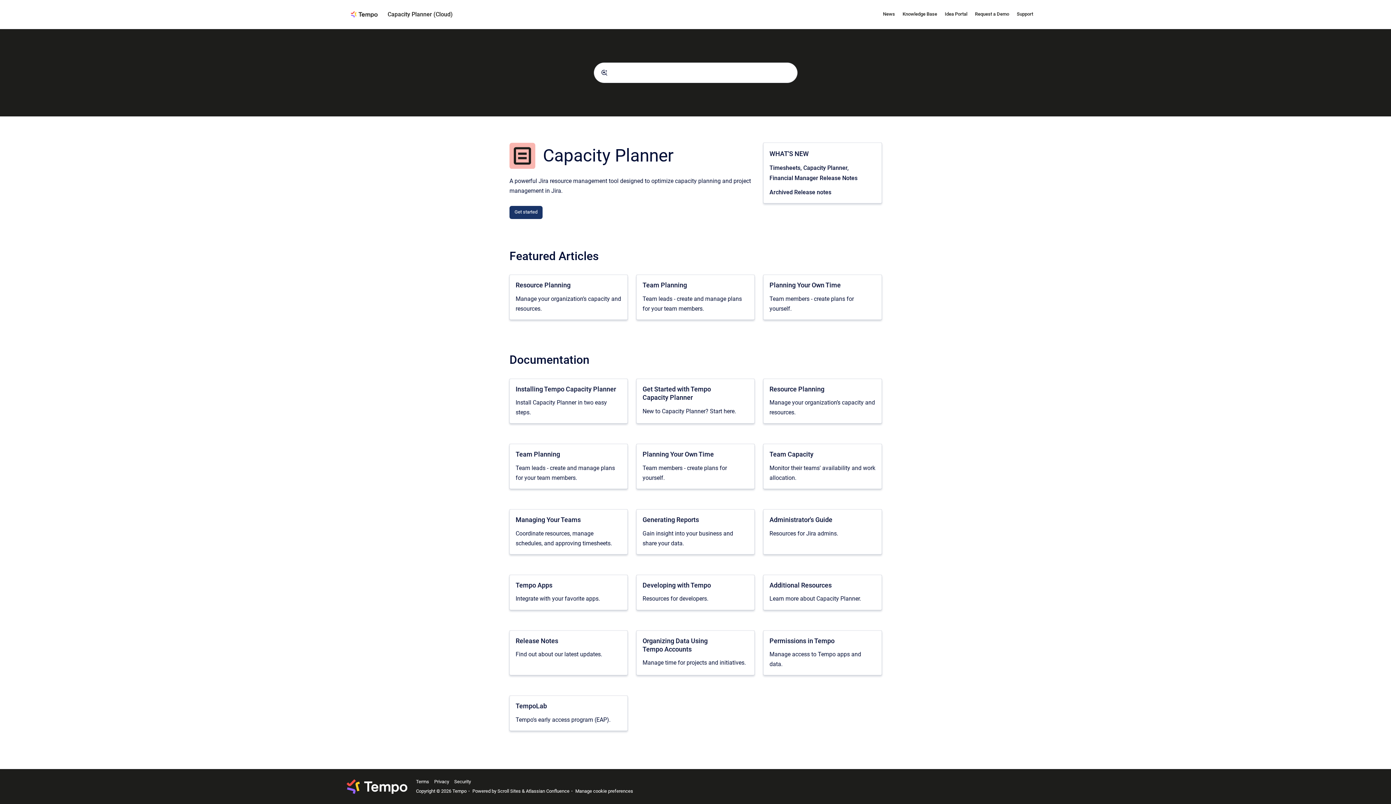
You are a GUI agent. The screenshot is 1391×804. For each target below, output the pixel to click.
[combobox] (695, 73)
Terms (422, 781)
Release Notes (537, 641)
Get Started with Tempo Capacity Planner (677, 393)
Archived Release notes (800, 192)
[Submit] (604, 73)
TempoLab (531, 706)
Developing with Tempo (677, 585)
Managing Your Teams (548, 520)
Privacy (441, 781)
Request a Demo (992, 14)
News (889, 14)
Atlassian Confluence (547, 791)
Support (1025, 14)
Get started (526, 212)
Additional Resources (801, 585)
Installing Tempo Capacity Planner (566, 389)
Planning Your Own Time (805, 285)
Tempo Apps (534, 585)
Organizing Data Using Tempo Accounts (675, 645)
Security (462, 781)
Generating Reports (671, 520)
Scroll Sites (509, 791)
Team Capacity (792, 454)
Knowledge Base (920, 14)
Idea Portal (956, 14)
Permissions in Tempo (802, 641)
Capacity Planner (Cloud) (420, 14)
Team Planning (665, 285)
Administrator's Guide (801, 520)
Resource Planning (543, 285)
